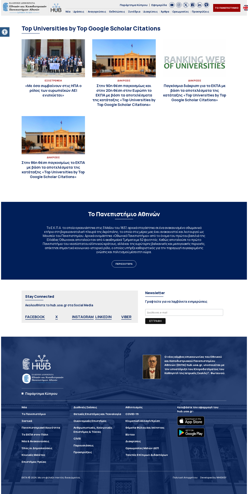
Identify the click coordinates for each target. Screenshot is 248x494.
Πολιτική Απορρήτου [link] (185, 477)
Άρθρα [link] (165, 11)
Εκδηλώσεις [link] (117, 11)
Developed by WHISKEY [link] (213, 477)
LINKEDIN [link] (103, 316)
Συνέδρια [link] (134, 11)
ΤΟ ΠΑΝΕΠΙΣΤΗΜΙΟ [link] (227, 7)
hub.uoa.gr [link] (185, 411)
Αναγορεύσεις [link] (97, 11)
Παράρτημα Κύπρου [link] (134, 5)
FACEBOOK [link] (35, 316)
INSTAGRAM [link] (83, 316)
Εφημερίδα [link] (159, 5)
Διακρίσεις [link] (150, 11)
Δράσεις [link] (79, 11)
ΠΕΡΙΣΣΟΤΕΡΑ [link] (124, 263)
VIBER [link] (126, 316)
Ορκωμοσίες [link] (180, 11)
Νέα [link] (68, 11)
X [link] (56, 316)
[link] (4, 32)
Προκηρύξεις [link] (200, 11)
